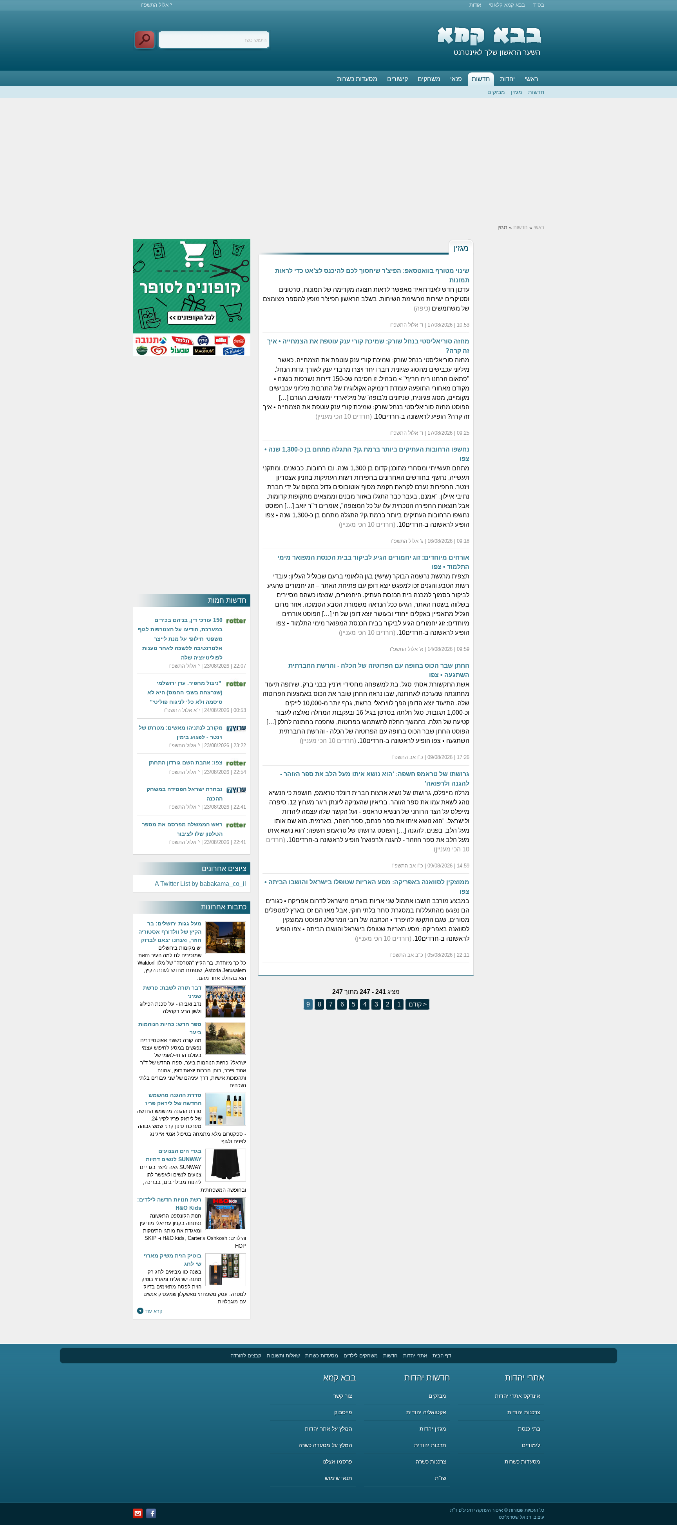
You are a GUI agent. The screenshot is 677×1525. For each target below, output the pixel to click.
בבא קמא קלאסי (507, 5)
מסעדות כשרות (357, 79)
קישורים (397, 79)
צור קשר (342, 1396)
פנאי (456, 79)
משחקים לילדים (361, 1356)
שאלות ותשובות (283, 1356)
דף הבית (442, 1356)
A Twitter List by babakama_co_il (200, 883)
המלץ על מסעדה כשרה (325, 1445)
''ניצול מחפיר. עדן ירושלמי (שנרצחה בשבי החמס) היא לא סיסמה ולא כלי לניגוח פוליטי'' (185, 692)
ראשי (531, 79)
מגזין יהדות (433, 1429)
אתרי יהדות (415, 1356)
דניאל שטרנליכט (515, 1517)
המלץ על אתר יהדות (328, 1429)
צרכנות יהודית (523, 1412)
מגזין (516, 92)
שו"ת (440, 1478)
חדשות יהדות (427, 1377)
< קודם (417, 1004)
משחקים (429, 79)
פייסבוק (343, 1412)
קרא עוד (154, 1311)
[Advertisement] (338, 161)
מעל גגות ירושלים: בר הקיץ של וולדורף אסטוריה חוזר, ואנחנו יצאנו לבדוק (169, 931)
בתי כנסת (529, 1429)
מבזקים (496, 92)
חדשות (481, 79)
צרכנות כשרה (431, 1461)
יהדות (507, 79)
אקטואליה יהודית (426, 1412)
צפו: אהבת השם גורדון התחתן (185, 762)
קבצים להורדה (245, 1356)
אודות (475, 5)
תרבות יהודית (430, 1445)
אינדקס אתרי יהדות (517, 1396)
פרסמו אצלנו (337, 1461)
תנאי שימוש (338, 1478)
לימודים (531, 1445)
